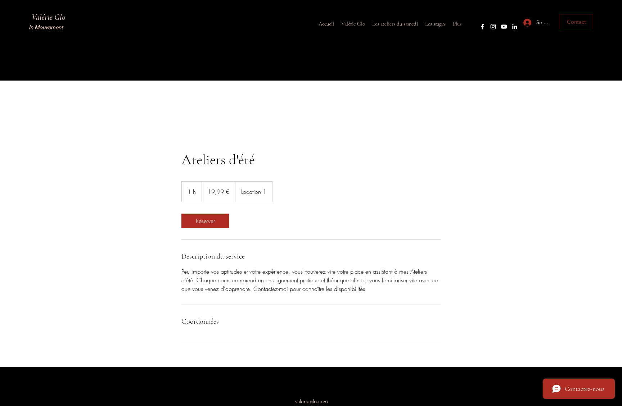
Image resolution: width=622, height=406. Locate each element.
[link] (205, 221)
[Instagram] (493, 26)
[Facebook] (482, 26)
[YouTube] (504, 26)
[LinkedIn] (514, 26)
